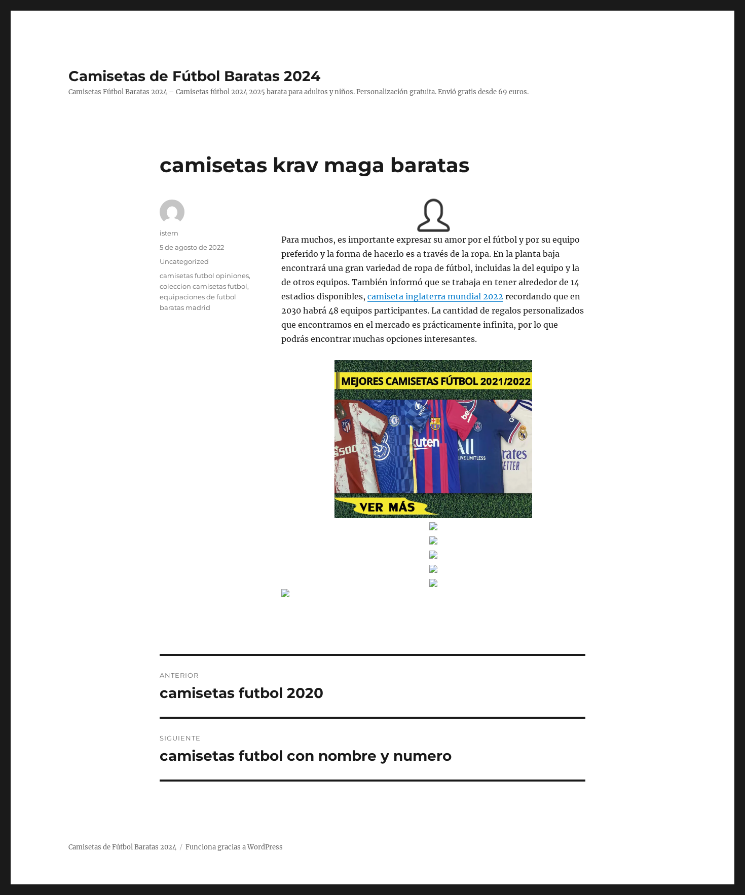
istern (169, 233)
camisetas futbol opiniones (204, 275)
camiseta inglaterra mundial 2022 (435, 296)
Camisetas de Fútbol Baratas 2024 (194, 76)
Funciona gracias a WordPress (234, 847)
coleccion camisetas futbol (203, 286)
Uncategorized (184, 261)
